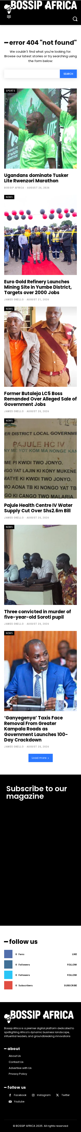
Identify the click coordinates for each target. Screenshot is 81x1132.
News (9, 197)
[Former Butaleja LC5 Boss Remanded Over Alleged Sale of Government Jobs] (40, 347)
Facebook (20, 1095)
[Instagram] (33, 1095)
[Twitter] (57, 1095)
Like (74, 954)
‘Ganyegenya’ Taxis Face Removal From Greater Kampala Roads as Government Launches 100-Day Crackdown (36, 729)
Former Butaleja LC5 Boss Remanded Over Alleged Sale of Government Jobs (40, 399)
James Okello (13, 299)
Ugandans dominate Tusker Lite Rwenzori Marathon (36, 178)
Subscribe (70, 985)
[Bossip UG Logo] (40, 7)
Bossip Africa (14, 187)
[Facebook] (10, 1095)
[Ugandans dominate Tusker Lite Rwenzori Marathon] (40, 128)
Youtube (19, 1101)
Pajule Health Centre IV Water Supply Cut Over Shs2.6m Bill (38, 508)
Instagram (44, 1095)
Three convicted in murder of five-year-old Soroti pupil (37, 614)
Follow (72, 964)
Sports (10, 90)
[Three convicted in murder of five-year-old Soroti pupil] (40, 565)
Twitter (65, 1095)
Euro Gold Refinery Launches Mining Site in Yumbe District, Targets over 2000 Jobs (38, 287)
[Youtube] (10, 1101)
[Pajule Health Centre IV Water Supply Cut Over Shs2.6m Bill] (40, 458)
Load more (39, 758)
